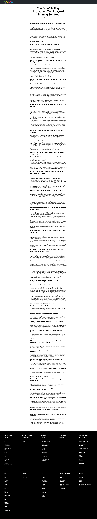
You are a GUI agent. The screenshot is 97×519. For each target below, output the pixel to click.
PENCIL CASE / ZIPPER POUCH (64, 484)
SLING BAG (43, 449)
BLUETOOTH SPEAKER (82, 437)
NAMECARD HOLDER (63, 480)
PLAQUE (24, 440)
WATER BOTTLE (6, 509)
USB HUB (80, 459)
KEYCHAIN (43, 484)
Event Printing (82, 517)
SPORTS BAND (6, 502)
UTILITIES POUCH (44, 456)
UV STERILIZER (81, 460)
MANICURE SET (62, 437)
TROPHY (24, 441)
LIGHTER (5, 487)
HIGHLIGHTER (62, 477)
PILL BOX (80, 480)
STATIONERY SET (62, 488)
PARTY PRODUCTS (44, 492)
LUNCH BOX (6, 488)
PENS (61, 485)
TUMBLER (5, 506)
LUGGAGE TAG (81, 477)
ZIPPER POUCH (44, 460)
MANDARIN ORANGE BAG (45, 445)
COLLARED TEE (6, 444)
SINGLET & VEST (6, 459)
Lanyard (77, 517)
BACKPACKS (43, 437)
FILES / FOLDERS (62, 476)
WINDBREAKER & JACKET (8, 464)
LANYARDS (43, 485)
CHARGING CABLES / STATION (83, 440)
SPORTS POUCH (6, 503)
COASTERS (43, 477)
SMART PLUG (6, 499)
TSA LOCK (80, 485)
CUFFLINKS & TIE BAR (7, 445)
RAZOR (80, 455)
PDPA (91, 517)
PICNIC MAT (6, 492)
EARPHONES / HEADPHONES (83, 444)
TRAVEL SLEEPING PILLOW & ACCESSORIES (85, 484)
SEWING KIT (6, 498)
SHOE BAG (43, 448)
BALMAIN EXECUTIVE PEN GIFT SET (65, 473)
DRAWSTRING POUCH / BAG (46, 441)
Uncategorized (48, 5)
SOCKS (5, 460)
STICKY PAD (62, 491)
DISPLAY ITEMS (44, 480)
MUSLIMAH (5, 449)
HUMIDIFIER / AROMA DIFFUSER (83, 448)
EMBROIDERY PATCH (44, 481)
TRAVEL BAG (43, 455)
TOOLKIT (43, 495)
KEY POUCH (6, 484)
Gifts (69, 517)
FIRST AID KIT (81, 473)
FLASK (5, 477)
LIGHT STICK (80, 451)
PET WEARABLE (6, 452)
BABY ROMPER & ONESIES (8, 440)
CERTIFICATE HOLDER (26, 437)
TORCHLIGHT (43, 496)
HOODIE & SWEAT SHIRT (7, 448)
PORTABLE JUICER (7, 495)
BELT (5, 441)
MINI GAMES (43, 488)
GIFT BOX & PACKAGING (7, 480)
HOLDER (5, 481)
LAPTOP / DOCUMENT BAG (45, 444)
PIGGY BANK (6, 494)
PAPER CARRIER (44, 491)
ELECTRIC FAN (81, 445)
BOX (42, 473)
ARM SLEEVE (6, 437)
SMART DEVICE (81, 456)
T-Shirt (73, 517)
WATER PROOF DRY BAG (45, 459)
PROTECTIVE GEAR (25, 476)
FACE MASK (24, 473)
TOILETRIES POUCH (44, 452)
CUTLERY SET (6, 476)
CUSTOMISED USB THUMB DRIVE (83, 441)
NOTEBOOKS (62, 481)
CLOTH (43, 476)
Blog (87, 517)
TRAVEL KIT (80, 481)
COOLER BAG (44, 440)
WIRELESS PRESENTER (82, 463)
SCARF (5, 455)
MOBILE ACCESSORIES (82, 452)
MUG (5, 491)
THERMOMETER (25, 477)
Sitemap (94, 517)
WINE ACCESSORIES (7, 510)
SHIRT (5, 456)
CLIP (5, 473)
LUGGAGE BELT (81, 476)
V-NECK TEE (6, 463)
